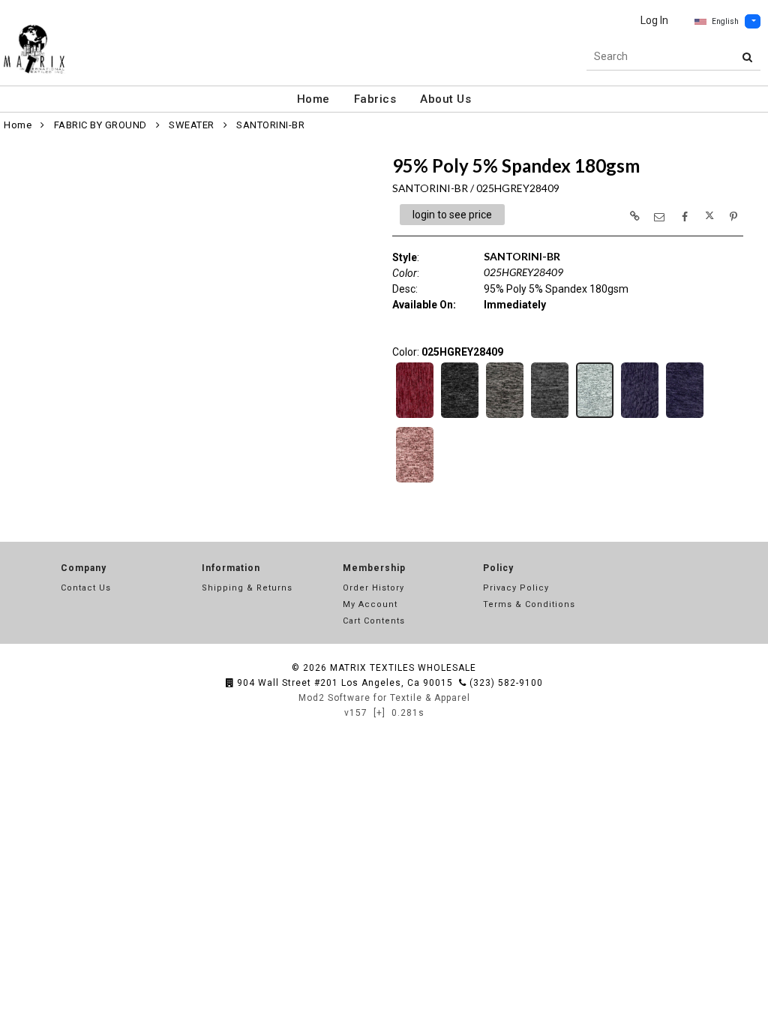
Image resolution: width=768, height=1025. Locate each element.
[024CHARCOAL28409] (549, 416)
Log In (654, 20)
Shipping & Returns (247, 588)
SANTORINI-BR (270, 125)
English (725, 21)
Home (313, 99)
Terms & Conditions (529, 604)
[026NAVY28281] (639, 416)
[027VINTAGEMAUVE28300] (414, 481)
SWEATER (191, 125)
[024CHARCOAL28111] (459, 416)
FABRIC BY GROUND (100, 125)
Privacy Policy (516, 588)
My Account (370, 604)
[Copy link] (635, 216)
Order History (373, 588)
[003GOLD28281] (414, 416)
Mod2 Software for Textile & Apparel (384, 698)
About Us (445, 99)
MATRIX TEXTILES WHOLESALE (403, 668)
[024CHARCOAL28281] (504, 416)
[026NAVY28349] (684, 416)
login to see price (452, 215)
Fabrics (375, 99)
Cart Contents (374, 621)
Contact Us (86, 588)
